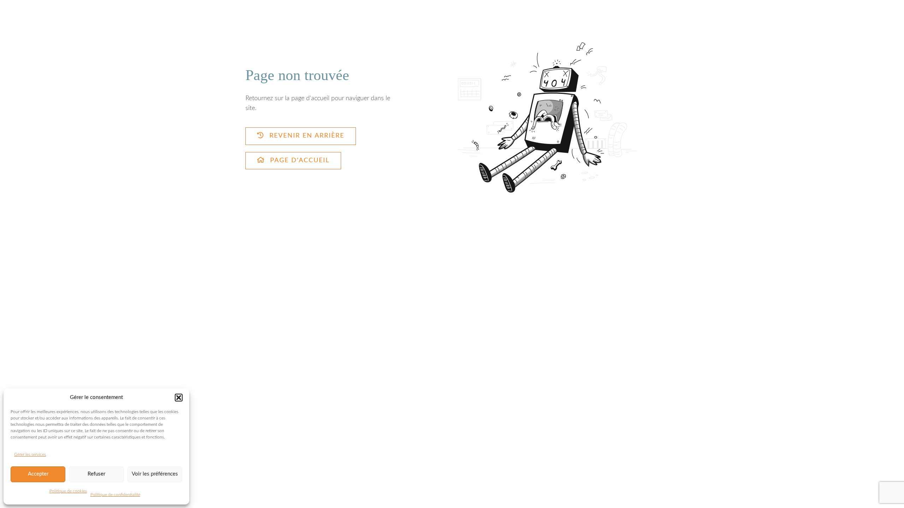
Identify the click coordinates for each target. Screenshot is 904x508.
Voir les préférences (155, 474)
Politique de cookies (68, 491)
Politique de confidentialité (115, 494)
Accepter (38, 474)
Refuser (96, 474)
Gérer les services (30, 454)
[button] (178, 397)
